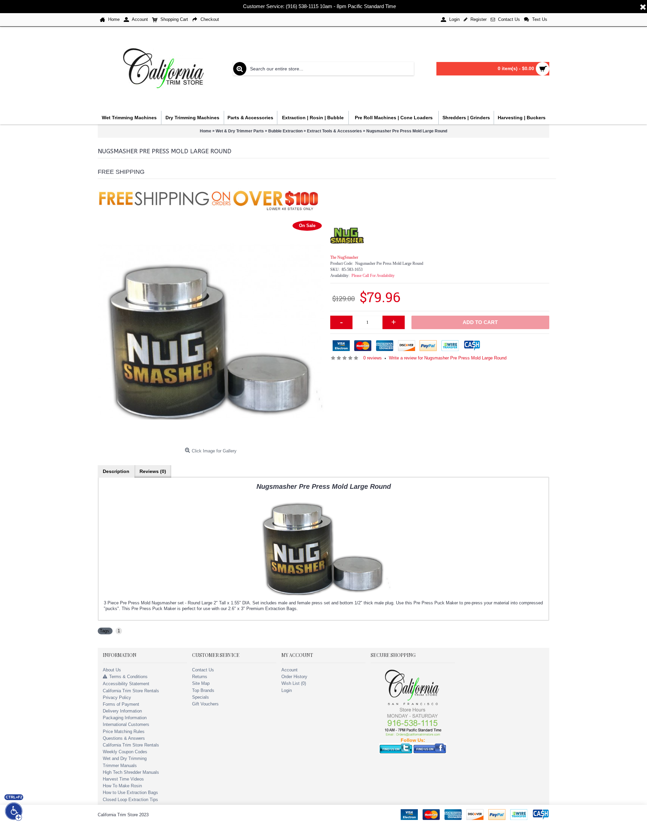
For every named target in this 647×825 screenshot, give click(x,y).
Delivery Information (122, 710)
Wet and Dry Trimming (125, 758)
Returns (199, 676)
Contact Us (203, 669)
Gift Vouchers (205, 703)
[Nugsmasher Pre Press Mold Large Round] (211, 332)
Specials (200, 697)
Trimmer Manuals (120, 765)
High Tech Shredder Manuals (131, 772)
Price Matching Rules (124, 731)
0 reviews (372, 357)
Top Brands (203, 690)
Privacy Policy (117, 697)
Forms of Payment (121, 704)
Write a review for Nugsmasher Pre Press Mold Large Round (447, 357)
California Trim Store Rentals (131, 690)
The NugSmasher (344, 257)
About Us (112, 669)
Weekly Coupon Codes (125, 751)
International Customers (126, 724)
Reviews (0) (153, 471)
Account (289, 669)
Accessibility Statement (126, 683)
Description (116, 471)
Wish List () (293, 683)
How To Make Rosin (122, 785)
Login (286, 690)
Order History (294, 676)
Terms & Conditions (128, 676)
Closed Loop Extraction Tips (130, 799)
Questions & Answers (124, 738)
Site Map (201, 683)
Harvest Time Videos (123, 779)
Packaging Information (125, 717)
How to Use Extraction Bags (130, 792)
